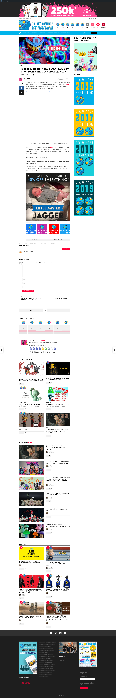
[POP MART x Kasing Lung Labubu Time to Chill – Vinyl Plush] (58, 554)
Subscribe (84, 688)
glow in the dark (44, 654)
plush (42, 664)
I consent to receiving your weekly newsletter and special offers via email (87, 683)
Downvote (58, 310)
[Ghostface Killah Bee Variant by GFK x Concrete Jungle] (58, 368)
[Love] (47, 362)
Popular (93, 27)
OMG (68, 27)
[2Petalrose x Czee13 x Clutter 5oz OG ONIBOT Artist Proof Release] (31, 369)
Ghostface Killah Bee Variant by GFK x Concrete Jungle (57, 378)
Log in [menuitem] (4, 1)
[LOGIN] (89, 33)
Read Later (36, 239)
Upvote (31, 310)
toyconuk (42, 672)
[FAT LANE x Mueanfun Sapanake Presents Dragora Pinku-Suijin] (31, 468)
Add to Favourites (58, 239)
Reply (24, 255)
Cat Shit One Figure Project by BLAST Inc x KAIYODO (30, 617)
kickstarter (43, 658)
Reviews (56, 32)
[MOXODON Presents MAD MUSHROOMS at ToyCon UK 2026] (31, 531)
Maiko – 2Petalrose (26, 430)
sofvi (52, 668)
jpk (49, 656)
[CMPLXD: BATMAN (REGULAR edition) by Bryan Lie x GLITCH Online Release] (31, 581)
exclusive (52, 650)
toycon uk (52, 670)
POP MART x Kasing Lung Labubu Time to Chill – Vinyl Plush (56, 563)
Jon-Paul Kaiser (44, 656)
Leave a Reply (66, 248)
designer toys (50, 648)
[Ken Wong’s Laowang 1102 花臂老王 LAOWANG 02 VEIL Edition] (58, 581)
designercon (48, 646)
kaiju (53, 656)
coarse (42, 644)
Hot (98, 27)
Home (24, 32)
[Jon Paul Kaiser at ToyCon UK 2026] (31, 515)
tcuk (47, 670)
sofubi (47, 668)
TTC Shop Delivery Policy (24, 682)
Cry (82, 27)
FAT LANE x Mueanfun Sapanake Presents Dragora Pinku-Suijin (58, 462)
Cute (72, 27)
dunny (42, 650)
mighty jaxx (50, 660)
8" (44, 642)
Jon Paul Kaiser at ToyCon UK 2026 (56, 509)
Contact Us (28, 18)
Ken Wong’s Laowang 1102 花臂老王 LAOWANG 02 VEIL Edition (58, 590)
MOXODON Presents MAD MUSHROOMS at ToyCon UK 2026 (58, 525)
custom (46, 644)
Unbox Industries (44, 674)
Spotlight (50, 32)
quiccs (53, 664)
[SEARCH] (86, 33)
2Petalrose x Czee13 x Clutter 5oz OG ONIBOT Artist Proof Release (31, 379)
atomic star (23, 243)
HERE (67, 84)
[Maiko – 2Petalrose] (31, 420)
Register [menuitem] (8, 1)
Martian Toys (43, 660)
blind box (48, 642)
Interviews (42, 32)
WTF (78, 27)
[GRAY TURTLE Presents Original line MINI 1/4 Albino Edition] (31, 499)
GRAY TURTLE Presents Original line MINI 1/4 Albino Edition (57, 494)
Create (94, 32)
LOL (63, 27)
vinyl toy (42, 676)
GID (46, 652)
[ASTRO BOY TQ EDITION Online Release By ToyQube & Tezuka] (31, 394)
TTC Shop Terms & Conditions (25, 680)
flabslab (42, 652)
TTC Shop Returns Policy (24, 683)
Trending (103, 27)
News (29, 32)
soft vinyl (42, 668)
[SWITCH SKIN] (84, 33)
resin (41, 666)
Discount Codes (22, 18)
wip (47, 676)
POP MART (47, 664)
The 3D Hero (52, 243)
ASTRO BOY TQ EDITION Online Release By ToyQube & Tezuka (30, 405)
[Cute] (24, 413)
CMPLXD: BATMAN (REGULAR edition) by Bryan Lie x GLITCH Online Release (30, 590)
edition (46, 650)
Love (58, 27)
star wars (42, 670)
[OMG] (24, 575)
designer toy (43, 648)
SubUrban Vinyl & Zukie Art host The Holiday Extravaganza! (57, 405)
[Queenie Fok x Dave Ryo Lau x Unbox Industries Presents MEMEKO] (58, 419)
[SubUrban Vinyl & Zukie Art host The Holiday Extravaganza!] (58, 394)
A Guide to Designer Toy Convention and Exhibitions (29, 562)
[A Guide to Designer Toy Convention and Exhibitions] (31, 553)
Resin (51, 376)
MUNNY (42, 662)
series (52, 666)
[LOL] (24, 387)
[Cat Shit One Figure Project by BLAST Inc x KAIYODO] (31, 608)
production (43, 243)
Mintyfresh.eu (54, 147)
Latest (87, 27)
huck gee (51, 654)
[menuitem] (1, 1)
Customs (34, 32)
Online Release (33, 243)
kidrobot (48, 658)
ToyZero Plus (49, 672)
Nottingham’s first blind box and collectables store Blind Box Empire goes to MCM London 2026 (58, 480)
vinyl (50, 674)
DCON (42, 646)
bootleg (54, 642)
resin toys (46, 666)
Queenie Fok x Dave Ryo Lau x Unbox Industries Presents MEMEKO (57, 431)
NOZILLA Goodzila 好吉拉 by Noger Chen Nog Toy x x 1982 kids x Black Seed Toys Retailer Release (57, 618)
